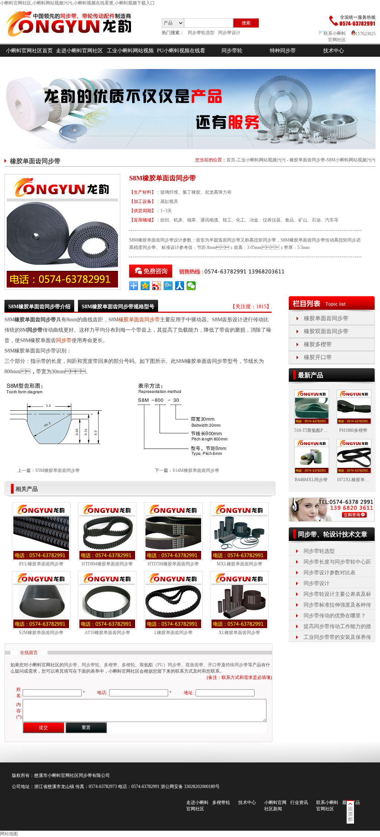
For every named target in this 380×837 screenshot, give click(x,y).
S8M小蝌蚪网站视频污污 (351, 160)
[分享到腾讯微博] (168, 285)
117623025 (366, 33)
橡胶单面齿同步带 (307, 160)
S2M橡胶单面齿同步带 (41, 632)
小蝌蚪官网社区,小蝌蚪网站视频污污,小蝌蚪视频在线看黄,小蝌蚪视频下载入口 (77, 3)
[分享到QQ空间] (145, 285)
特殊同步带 (237, 664)
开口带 (214, 664)
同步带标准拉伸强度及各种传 (337, 605)
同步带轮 (232, 50)
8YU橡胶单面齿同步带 (41, 564)
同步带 (64, 340)
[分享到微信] (191, 285)
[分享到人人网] (179, 285)
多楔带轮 (221, 802)
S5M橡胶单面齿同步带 (57, 470)
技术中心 (333, 50)
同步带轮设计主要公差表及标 (337, 594)
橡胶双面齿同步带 (326, 331)
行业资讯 (299, 802)
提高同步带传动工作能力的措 (337, 626)
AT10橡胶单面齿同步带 (107, 632)
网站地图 (9, 833)
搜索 (246, 23)
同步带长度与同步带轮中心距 (337, 562)
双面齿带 (194, 664)
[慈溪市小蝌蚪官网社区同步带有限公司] (74, 42)
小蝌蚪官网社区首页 (29, 50)
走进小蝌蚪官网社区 (79, 50)
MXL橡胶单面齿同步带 (239, 564)
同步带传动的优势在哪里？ (335, 615)
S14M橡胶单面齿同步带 (196, 470)
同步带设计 (229, 32)
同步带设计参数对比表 (330, 572)
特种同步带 (283, 50)
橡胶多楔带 (318, 344)
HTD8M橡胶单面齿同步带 (107, 564)
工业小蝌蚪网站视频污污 (130, 57)
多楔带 (110, 664)
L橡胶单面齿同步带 (173, 632)
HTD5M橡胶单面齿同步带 (173, 564)
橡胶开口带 (318, 357)
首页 (230, 160)
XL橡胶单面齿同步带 (239, 632)
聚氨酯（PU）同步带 (160, 664)
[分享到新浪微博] (156, 285)
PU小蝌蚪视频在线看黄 (181, 57)
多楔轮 (128, 664)
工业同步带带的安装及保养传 (337, 637)
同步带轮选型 (201, 32)
